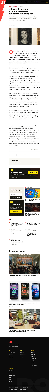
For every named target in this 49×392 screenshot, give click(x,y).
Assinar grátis (16, 197)
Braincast (33, 356)
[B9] (3, 2)
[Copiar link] (39, 25)
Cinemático (33, 358)
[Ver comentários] (29, 25)
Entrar (21, 357)
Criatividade (11, 2)
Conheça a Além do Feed (33, 175)
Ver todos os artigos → (16, 163)
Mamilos (33, 360)
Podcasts (37, 2)
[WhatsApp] (33, 25)
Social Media (21, 2)
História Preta (34, 365)
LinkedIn (20, 389)
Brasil (33, 2)
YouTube (24, 389)
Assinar (21, 352)
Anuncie (11, 357)
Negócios (27, 2)
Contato (11, 354)
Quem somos (12, 352)
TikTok (15, 389)
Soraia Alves (13, 25)
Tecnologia (35, 155)
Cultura (16, 2)
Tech (31, 2)
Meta (29, 155)
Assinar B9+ (33, 172)
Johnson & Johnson (22, 155)
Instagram (11, 389)
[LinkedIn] (36, 25)
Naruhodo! (33, 363)
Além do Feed (43, 2)
